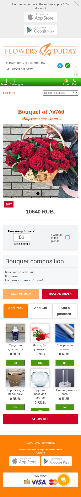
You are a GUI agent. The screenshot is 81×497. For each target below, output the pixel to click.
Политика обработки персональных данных (41, 449)
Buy (9, 204)
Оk (15, 363)
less (9, 237)
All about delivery (19, 69)
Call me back (21, 293)
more (33, 237)
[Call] (74, 80)
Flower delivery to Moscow (25, 63)
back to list (9, 93)
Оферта (40, 452)
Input (66, 84)
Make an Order (60, 293)
